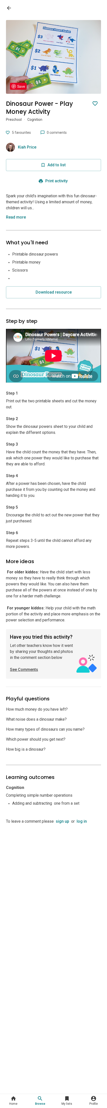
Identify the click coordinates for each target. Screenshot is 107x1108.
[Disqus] (53, 886)
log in (82, 821)
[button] (17, 217)
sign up (62, 821)
